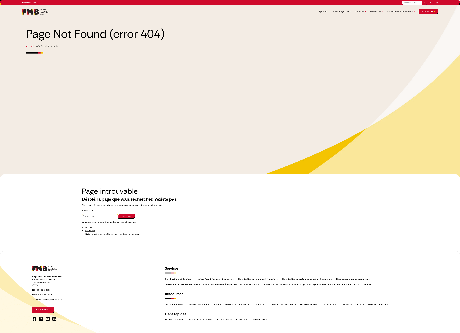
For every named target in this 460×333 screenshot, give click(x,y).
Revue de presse (224, 319)
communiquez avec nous (126, 234)
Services (359, 11)
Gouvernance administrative (204, 304)
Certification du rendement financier (257, 279)
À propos (323, 11)
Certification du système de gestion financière (306, 279)
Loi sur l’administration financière (215, 279)
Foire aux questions (378, 304)
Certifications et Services (178, 279)
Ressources (375, 11)
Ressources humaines (283, 304)
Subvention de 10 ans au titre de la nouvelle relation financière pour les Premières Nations (211, 284)
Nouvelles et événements (400, 11)
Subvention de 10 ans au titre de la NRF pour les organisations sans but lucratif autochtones (310, 284)
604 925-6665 (44, 290)
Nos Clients (193, 319)
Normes (367, 284)
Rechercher (126, 216)
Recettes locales (309, 304)
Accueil (88, 227)
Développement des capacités (352, 279)
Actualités (90, 230)
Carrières (26, 2)
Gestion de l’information (238, 304)
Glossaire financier (352, 304)
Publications (330, 304)
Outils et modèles (174, 304)
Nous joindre (427, 11)
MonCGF (37, 2)
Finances (261, 304)
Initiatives (208, 319)
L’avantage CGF (341, 11)
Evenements (242, 319)
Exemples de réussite (174, 319)
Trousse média (258, 319)
